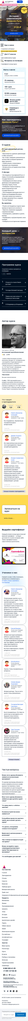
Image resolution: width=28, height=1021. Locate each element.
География (5, 940)
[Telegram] (9, 975)
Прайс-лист (5, 892)
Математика (5, 900)
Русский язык (6, 934)
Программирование (8, 906)
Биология (5, 917)
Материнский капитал (8, 889)
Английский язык (7, 937)
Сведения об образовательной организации (15, 895)
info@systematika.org (9, 978)
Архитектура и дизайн (8, 920)
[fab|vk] (4, 991)
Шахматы (5, 909)
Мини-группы (21, 4)
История (4, 914)
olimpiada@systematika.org (10, 982)
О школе (4, 872)
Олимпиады (5, 965)
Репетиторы (5, 948)
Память (4, 923)
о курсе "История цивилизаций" (13, 621)
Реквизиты (5, 1000)
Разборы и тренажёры (8, 957)
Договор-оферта (6, 1002)
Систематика (6, 869)
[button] (20, 1)
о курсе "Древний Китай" (12, 675)
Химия (4, 928)
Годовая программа (8, 962)
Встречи (4, 954)
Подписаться (20, 1014)
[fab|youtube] (10, 991)
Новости (4, 881)
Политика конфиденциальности (10, 1004)
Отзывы (4, 878)
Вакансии (5, 884)
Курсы (4, 951)
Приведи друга (6, 886)
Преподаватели (6, 875)
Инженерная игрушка (8, 931)
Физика (4, 903)
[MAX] (4, 975)
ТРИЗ (3, 911)
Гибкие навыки (6, 926)
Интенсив (5, 960)
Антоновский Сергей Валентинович (13, 352)
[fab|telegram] (7, 991)
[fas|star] (13, 991)
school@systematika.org (10, 986)
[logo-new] (3, 1)
